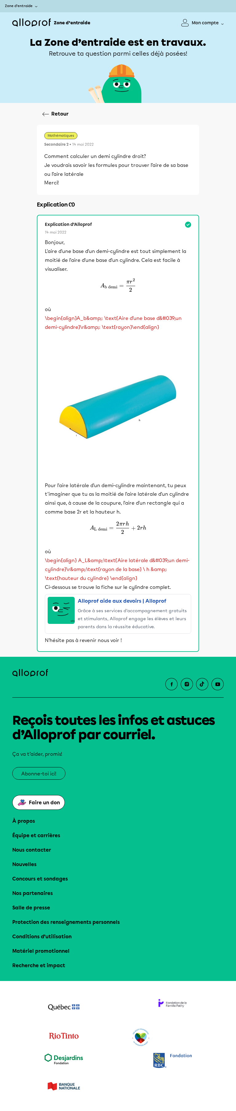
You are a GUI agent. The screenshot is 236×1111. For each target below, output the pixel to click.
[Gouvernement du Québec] (63, 1008)
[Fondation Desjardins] (63, 1061)
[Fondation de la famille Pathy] (172, 1008)
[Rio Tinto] (63, 1037)
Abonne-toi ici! (39, 774)
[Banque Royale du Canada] (172, 1061)
